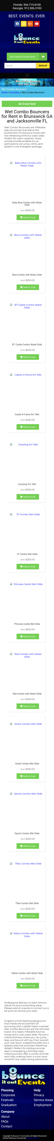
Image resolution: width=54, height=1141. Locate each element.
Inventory (14, 92)
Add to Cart (29, 217)
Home (4, 92)
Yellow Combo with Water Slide (27, 973)
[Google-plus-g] (30, 24)
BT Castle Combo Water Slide (27, 344)
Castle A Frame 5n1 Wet (27, 414)
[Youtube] (37, 24)
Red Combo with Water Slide (27, 693)
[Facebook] (17, 24)
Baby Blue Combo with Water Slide (27, 203)
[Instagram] (24, 24)
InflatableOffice (32, 1138)
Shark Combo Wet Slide (27, 763)
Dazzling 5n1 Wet (27, 484)
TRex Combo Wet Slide (27, 903)
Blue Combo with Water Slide (27, 274)
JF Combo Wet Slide (27, 554)
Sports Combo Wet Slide (27, 833)
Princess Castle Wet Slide (27, 624)
